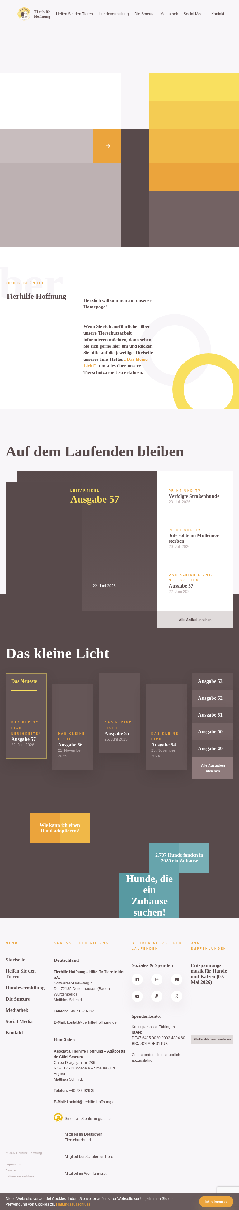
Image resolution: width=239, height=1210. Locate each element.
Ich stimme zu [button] (216, 1201)
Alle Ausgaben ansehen (213, 768)
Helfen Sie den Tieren (74, 14)
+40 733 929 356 (83, 1091)
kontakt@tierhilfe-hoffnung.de (92, 1022)
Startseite (15, 959)
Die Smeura (144, 14)
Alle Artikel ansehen (195, 620)
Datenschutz (14, 1170)
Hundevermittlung (114, 14)
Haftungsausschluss (20, 1176)
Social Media (195, 14)
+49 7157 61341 (83, 1011)
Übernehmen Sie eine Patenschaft (28, 145)
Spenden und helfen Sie (71, 145)
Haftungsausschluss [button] (73, 1204)
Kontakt (217, 14)
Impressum (13, 1164)
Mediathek (169, 14)
